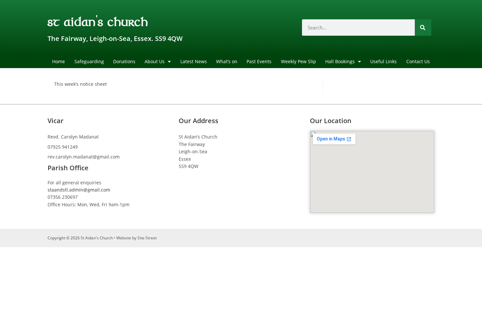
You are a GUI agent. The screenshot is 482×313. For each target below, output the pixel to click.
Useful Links (383, 61)
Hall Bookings (340, 61)
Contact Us (418, 61)
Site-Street (147, 238)
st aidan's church (98, 21)
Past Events (259, 61)
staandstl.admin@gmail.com (79, 190)
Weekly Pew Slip (298, 61)
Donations (124, 61)
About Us (155, 61)
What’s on (226, 61)
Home (58, 61)
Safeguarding (89, 61)
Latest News (193, 61)
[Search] (423, 27)
